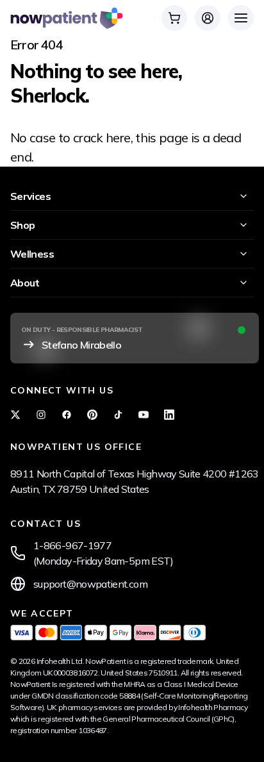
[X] (15, 415)
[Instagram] (41, 415)
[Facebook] (67, 415)
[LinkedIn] (169, 415)
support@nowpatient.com (90, 583)
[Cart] (174, 18)
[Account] (207, 18)
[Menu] (241, 18)
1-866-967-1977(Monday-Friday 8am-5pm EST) (103, 553)
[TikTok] (118, 415)
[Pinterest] (92, 415)
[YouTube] (143, 415)
